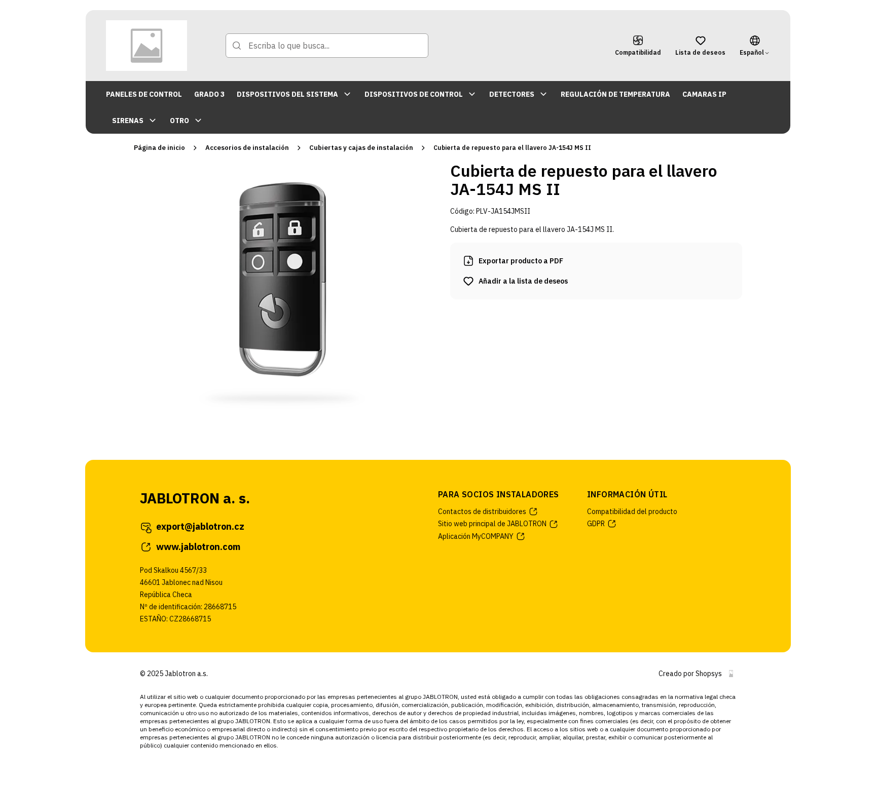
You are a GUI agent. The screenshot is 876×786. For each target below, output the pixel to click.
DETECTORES (511, 94)
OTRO (179, 120)
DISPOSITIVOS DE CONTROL (413, 94)
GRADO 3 (209, 94)
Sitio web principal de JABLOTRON (492, 523)
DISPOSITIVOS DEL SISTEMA (287, 94)
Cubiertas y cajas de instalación (361, 147)
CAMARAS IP (704, 94)
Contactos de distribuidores (482, 511)
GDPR (596, 523)
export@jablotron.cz (200, 526)
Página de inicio (159, 147)
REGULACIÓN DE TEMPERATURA (615, 94)
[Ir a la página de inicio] (146, 45)
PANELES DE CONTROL (144, 94)
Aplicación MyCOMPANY (476, 536)
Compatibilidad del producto (632, 511)
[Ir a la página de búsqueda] (237, 45)
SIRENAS (127, 120)
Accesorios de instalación (247, 147)
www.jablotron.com (198, 547)
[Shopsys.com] (731, 674)
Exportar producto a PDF (521, 260)
